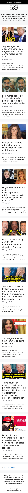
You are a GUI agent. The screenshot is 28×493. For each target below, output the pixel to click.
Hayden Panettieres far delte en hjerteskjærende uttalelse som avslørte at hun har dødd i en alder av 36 (13, 193)
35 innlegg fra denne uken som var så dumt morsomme (13, 341)
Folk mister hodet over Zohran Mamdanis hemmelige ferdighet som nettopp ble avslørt (14, 100)
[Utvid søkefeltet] (26, 2)
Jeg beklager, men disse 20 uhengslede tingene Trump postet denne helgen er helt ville (12, 51)
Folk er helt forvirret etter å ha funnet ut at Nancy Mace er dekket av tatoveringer (13, 146)
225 (9, 467)
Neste (14, 467)
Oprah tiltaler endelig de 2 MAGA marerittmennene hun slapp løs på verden (12, 243)
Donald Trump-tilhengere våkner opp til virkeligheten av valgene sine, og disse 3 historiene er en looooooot (13, 441)
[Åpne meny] (2, 2)
